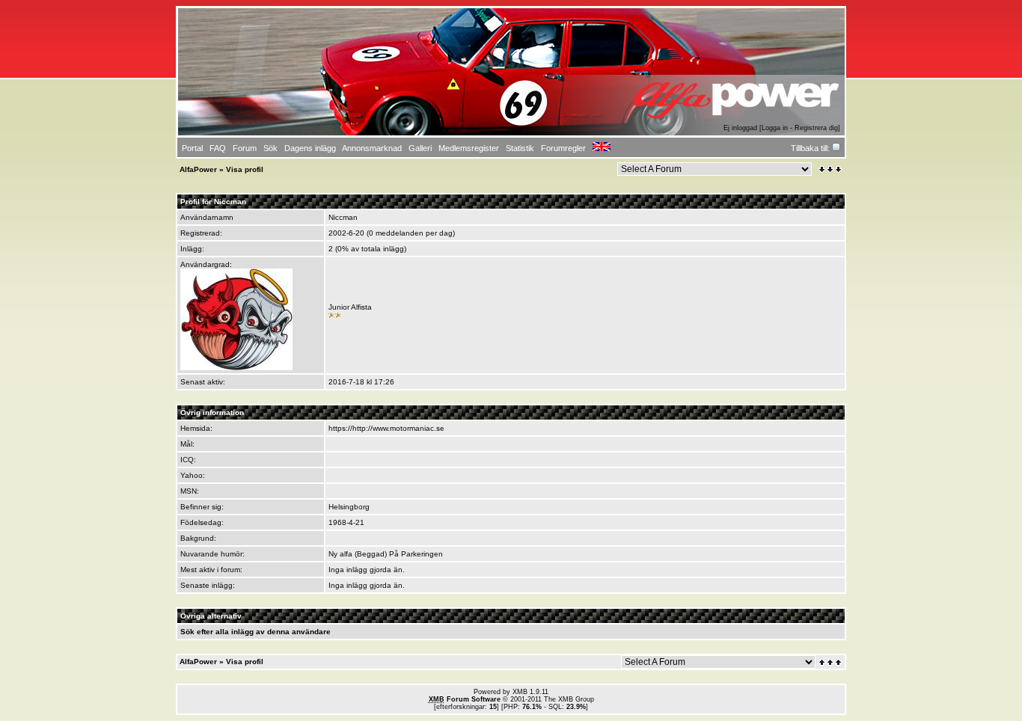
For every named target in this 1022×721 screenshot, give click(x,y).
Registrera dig (816, 128)
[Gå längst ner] (830, 169)
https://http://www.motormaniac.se (386, 428)
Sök (187, 632)
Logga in (775, 128)
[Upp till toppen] (831, 662)
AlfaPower (198, 169)
